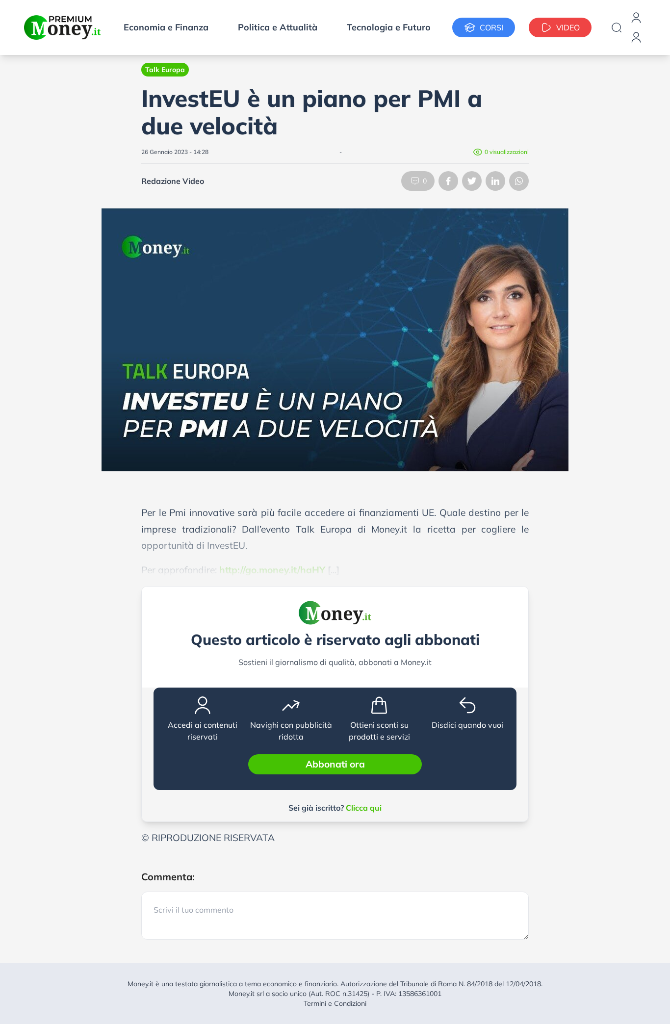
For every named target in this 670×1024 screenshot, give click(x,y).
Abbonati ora (335, 764)
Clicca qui (364, 808)
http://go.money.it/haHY (272, 570)
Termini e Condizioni (335, 1003)
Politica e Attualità (277, 27)
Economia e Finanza (166, 27)
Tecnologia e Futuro (389, 27)
